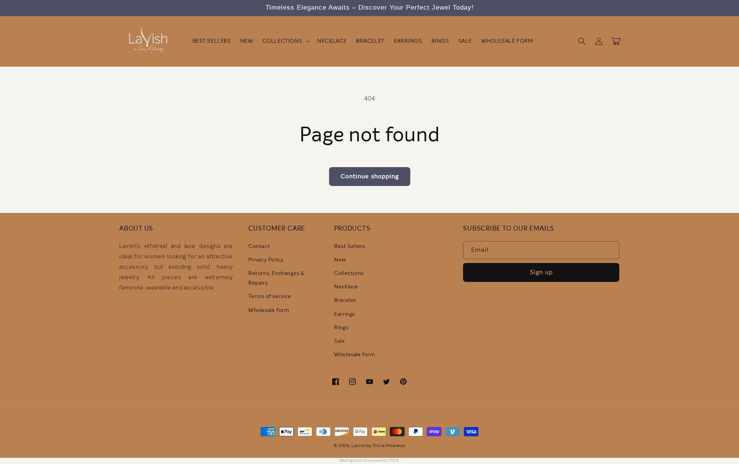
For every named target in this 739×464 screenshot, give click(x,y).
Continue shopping (370, 176)
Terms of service (269, 296)
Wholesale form (268, 310)
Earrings (344, 314)
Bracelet (345, 300)
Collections (349, 273)
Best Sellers (349, 246)
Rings (341, 327)
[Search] (581, 41)
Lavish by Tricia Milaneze (378, 446)
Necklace (346, 287)
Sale (339, 341)
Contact (259, 246)
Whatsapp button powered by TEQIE (369, 460)
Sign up (541, 272)
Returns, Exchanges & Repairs (276, 278)
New (340, 260)
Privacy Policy (265, 260)
